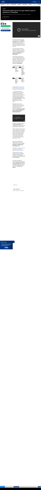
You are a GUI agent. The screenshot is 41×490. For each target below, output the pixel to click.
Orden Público (3, 4)
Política (8, 4)
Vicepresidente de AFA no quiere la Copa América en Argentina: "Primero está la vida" (18, 88)
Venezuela (17, 190)
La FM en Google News (6, 28)
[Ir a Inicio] (3, 2)
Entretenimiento (13, 4)
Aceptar (6, 247)
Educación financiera (9, 486)
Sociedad (39, 4)
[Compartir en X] (3, 24)
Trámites (33, 486)
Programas (34, 1)
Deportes (34, 4)
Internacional (24, 4)
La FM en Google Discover (6, 30)
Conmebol (14, 190)
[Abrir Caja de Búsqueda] (39, 1)
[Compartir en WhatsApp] (5, 24)
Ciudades (30, 4)
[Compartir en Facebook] (1, 24)
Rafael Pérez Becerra (6, 16)
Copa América (22, 190)
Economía (19, 4)
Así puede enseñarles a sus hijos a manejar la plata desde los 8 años (21, 486)
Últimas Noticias (2, 486)
